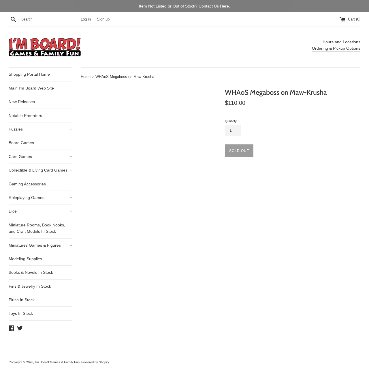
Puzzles (40, 129)
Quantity (231, 121)
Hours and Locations (341, 42)
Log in (86, 19)
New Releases (22, 101)
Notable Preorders (25, 115)
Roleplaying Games (40, 197)
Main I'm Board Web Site (31, 88)
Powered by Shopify (95, 362)
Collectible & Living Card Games (40, 170)
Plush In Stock (22, 299)
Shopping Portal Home (29, 74)
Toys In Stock (21, 313)
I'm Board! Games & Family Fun (57, 362)
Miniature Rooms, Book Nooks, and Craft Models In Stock (37, 228)
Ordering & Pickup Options (336, 48)
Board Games (40, 142)
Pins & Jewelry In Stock (30, 286)
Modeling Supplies (40, 258)
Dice (40, 211)
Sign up (103, 19)
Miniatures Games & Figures (40, 245)
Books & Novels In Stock (31, 272)
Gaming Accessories (40, 184)
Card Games (40, 156)
